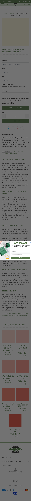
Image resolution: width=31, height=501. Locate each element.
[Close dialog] (30, 242)
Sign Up (20, 257)
